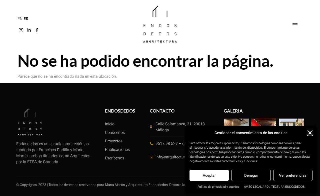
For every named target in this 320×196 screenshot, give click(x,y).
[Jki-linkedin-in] (29, 30)
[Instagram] (21, 30)
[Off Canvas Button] (295, 24)
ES (26, 19)
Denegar (251, 175)
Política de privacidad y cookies (218, 186)
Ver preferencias (292, 175)
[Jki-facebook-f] (37, 30)
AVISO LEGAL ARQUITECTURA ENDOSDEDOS (274, 186)
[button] (310, 132)
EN (20, 19)
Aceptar (209, 175)
